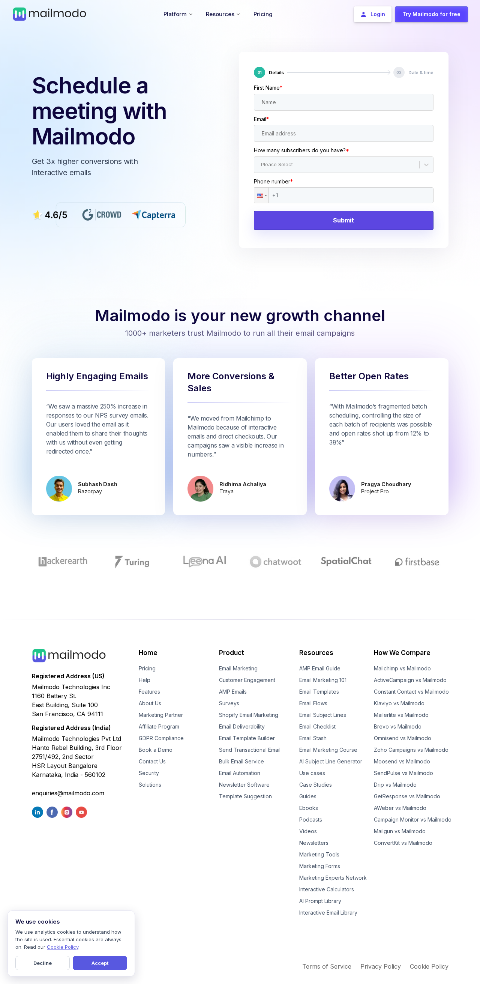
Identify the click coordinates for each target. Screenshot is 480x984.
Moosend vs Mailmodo (402, 761)
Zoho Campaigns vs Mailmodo (411, 750)
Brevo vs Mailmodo (398, 726)
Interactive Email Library (328, 912)
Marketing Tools (319, 854)
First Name (268, 87)
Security (149, 773)
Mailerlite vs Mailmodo (401, 715)
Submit (343, 220)
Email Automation (239, 773)
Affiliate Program (159, 726)
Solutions (150, 784)
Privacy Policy (380, 966)
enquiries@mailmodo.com (68, 793)
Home (148, 653)
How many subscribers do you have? (301, 150)
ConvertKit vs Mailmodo (403, 843)
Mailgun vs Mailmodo (400, 831)
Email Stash (313, 738)
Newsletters (313, 843)
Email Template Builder (247, 738)
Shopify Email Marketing (248, 715)
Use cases (312, 773)
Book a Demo (155, 750)
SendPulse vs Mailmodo (403, 773)
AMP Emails (233, 691)
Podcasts (310, 819)
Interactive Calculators (326, 889)
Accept (100, 963)
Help (144, 680)
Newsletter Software (244, 784)
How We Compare (402, 653)
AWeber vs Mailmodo (400, 808)
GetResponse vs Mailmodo (407, 796)
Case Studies (315, 784)
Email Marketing (238, 668)
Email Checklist (317, 726)
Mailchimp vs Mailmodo (402, 668)
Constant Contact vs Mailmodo (411, 691)
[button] (261, 195)
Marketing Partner (161, 715)
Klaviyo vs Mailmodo (399, 703)
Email (261, 119)
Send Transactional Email (249, 750)
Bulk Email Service (241, 761)
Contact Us (152, 761)
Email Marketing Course (328, 750)
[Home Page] (49, 14)
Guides (307, 796)
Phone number (273, 181)
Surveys (229, 703)
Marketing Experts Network (333, 877)
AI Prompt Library (320, 901)
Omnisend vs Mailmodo (402, 738)
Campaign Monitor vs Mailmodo (413, 819)
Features (149, 691)
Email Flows (313, 703)
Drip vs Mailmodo (395, 784)
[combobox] (261, 164)
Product (231, 653)
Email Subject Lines (322, 715)
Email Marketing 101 (322, 680)
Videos (308, 831)
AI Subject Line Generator (330, 761)
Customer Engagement (247, 680)
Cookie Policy (429, 966)
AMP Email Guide (319, 668)
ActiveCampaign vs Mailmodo (410, 680)
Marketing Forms (319, 866)
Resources (316, 653)
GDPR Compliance (161, 738)
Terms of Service (326, 966)
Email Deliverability (242, 726)
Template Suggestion (245, 796)
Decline (42, 963)
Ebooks (308, 808)
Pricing (147, 668)
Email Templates (319, 691)
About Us (150, 703)
